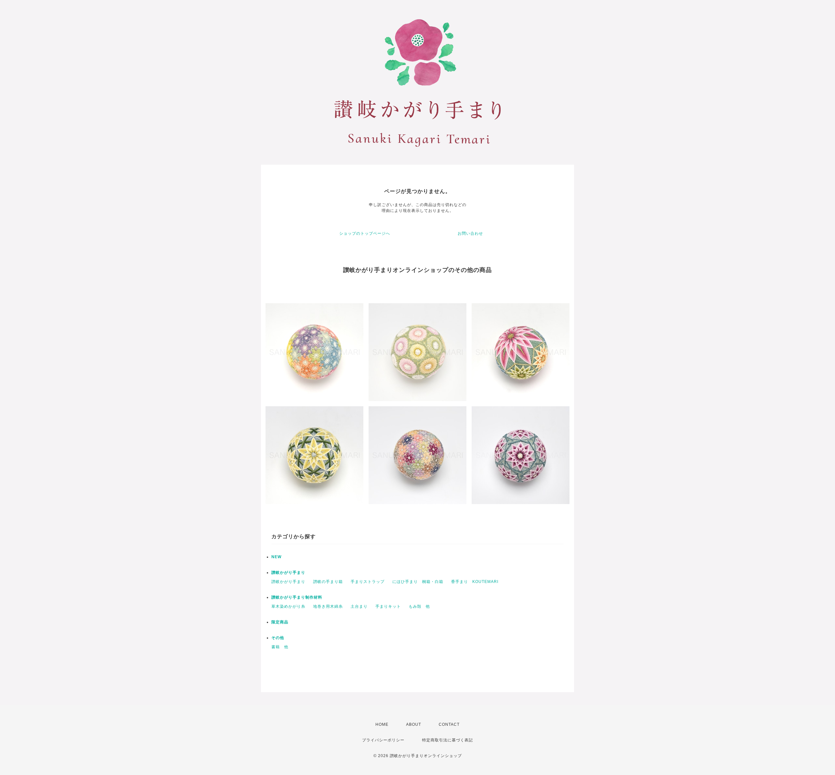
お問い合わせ (470, 233)
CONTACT (449, 724)
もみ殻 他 (419, 606)
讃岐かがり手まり (288, 572)
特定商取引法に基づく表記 (447, 740)
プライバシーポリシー (383, 740)
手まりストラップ (368, 581)
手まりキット (388, 606)
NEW (276, 557)
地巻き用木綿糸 (328, 606)
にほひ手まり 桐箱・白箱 (417, 581)
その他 (277, 637)
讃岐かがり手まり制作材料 (296, 597)
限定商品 (279, 622)
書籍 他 (279, 647)
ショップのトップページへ (364, 233)
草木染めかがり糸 (288, 606)
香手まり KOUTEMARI (474, 581)
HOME (381, 724)
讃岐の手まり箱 (328, 581)
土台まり (359, 606)
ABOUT (413, 724)
